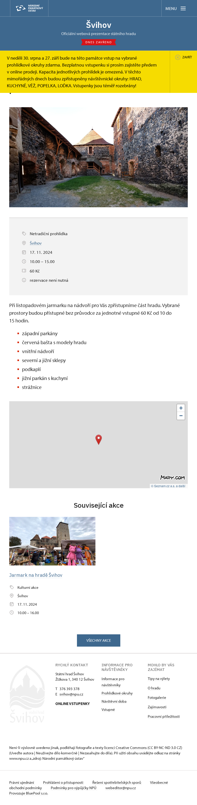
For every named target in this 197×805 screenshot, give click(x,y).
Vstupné (108, 709)
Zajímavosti (157, 706)
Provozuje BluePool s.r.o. (28, 793)
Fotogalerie (157, 697)
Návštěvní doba (114, 701)
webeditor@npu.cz (120, 787)
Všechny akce (98, 640)
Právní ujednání (22, 782)
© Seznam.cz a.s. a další (168, 486)
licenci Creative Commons (125, 747)
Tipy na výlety (159, 678)
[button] (98, 439)
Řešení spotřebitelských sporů (117, 782)
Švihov (98, 24)
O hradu (154, 688)
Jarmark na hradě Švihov (35, 575)
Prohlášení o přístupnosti (63, 782)
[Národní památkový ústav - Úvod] (29, 8)
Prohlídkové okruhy (117, 693)
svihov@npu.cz (71, 694)
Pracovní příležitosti (164, 716)
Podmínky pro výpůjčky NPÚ (74, 787)
